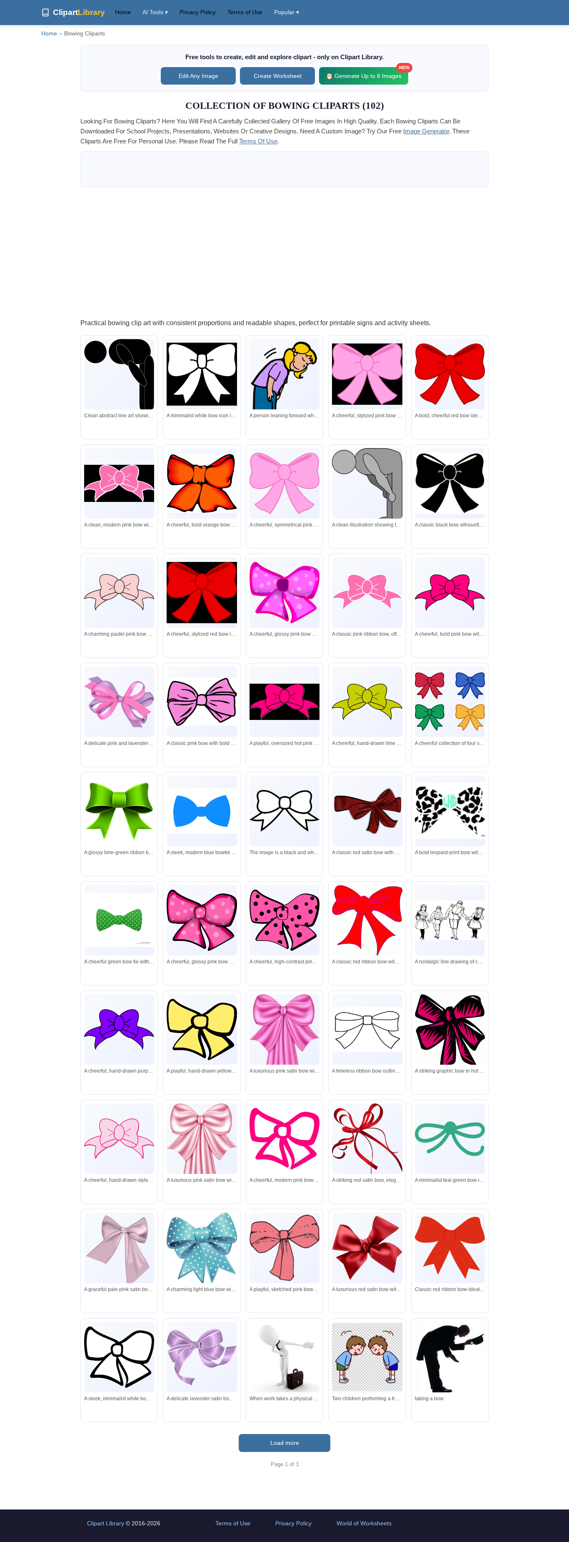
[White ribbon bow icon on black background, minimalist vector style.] (119, 1357)
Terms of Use (244, 12)
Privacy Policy (198, 12)
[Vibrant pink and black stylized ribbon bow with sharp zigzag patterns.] (450, 1032)
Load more (284, 1442)
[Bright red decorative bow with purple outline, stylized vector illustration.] (367, 920)
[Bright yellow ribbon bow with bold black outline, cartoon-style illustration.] (202, 1029)
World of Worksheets (364, 1523)
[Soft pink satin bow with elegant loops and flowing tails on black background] (119, 1251)
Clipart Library (105, 1523)
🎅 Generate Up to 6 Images (367, 73)
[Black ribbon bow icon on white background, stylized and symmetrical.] (450, 483)
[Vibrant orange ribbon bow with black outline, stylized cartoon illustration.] (202, 483)
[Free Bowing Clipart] (450, 1358)
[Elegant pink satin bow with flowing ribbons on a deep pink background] (202, 1169)
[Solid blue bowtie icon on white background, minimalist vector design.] (202, 811)
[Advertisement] (284, 252)
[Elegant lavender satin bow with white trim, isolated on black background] (202, 1357)
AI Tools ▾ (155, 12)
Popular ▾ (286, 12)
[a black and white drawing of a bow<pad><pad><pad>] (284, 811)
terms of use (258, 141)
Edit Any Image (198, 76)
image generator (426, 131)
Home (123, 12)
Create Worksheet (278, 76)
